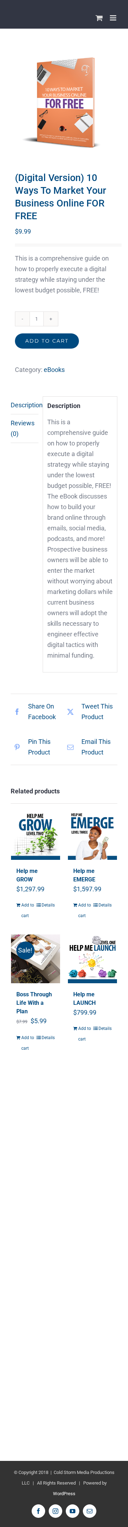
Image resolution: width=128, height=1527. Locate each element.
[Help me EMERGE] (92, 835)
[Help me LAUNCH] (92, 958)
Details (48, 905)
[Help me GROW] (35, 835)
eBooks (54, 369)
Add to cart (47, 341)
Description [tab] (24, 405)
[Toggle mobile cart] (99, 18)
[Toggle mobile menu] (113, 18)
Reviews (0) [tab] (22, 428)
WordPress (64, 1493)
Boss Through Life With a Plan (34, 1003)
